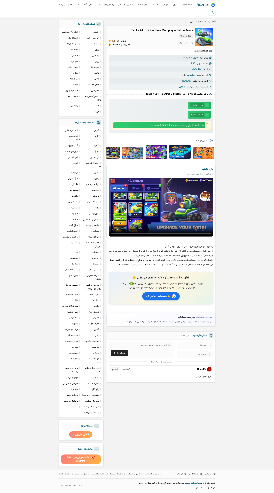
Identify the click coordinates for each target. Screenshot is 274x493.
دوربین (74, 243)
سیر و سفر (94, 270)
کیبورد (74, 324)
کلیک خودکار (93, 324)
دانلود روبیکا (116, 474)
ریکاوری (74, 258)
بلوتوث (95, 190)
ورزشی (96, 112)
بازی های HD (72, 44)
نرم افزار (165, 5)
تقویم (75, 213)
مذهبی (95, 347)
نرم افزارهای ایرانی (106, 5)
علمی (96, 306)
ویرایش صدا (72, 395)
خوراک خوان (93, 237)
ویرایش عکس (92, 401)
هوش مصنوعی (125, 5)
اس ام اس (73, 157)
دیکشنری (94, 252)
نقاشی (96, 377)
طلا (76, 300)
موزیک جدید (81, 474)
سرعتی (74, 61)
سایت (197, 483)
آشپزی (96, 32)
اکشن (192, 22)
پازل (97, 49)
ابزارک (96, 151)
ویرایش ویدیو (71, 401)
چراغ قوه (73, 225)
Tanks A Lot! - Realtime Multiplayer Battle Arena (162, 30)
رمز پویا (95, 258)
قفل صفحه (72, 312)
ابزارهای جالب (71, 151)
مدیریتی (95, 90)
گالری (96, 329)
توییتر (180, 474)
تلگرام (208, 474)
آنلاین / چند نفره (70, 32)
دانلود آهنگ (65, 474)
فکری (75, 73)
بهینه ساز (73, 190)
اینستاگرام (194, 474)
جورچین (95, 55)
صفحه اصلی (186, 5)
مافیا (75, 85)
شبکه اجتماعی (71, 270)
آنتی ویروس (72, 146)
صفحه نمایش (71, 285)
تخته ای (74, 49)
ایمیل (96, 172)
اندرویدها (202, 5)
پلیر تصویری (93, 202)
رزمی (97, 61)
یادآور (75, 407)
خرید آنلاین (72, 231)
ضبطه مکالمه (71, 294)
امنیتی (75, 163)
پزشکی (74, 196)
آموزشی (95, 146)
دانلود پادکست (70, 237)
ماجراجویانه (93, 85)
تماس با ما (75, 5)
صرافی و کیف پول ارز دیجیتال (93, 286)
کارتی (96, 79)
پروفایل (95, 196)
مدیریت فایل (71, 341)
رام (76, 252)
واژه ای (74, 106)
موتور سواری (71, 90)
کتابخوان (73, 318)
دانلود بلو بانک (152, 474)
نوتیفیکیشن (72, 377)
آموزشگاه (88, 5)
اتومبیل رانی (93, 38)
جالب (75, 219)
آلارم (97, 136)
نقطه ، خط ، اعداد (69, 96)
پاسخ (114, 369)
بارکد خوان (73, 178)
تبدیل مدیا (73, 208)
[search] (212, 12)
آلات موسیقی (71, 130)
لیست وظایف (71, 329)
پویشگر (95, 208)
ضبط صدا (94, 294)
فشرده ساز (93, 312)
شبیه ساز (94, 67)
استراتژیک (73, 38)
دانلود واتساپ (99, 474)
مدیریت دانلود (92, 341)
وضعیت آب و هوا (90, 395)
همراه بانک (142, 5)
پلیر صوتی (73, 202)
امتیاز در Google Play (121, 44)
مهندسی (73, 353)
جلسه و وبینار (92, 225)
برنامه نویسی (92, 184)
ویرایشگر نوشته (91, 407)
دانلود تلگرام (133, 474)
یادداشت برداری (91, 413)
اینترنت (74, 172)
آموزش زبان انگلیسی (73, 138)
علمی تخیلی (72, 67)
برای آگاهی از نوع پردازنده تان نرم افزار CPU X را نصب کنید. (177, 125)
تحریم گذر (94, 213)
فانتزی (96, 73)
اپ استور (94, 157)
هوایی (96, 106)
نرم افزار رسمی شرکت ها (72, 370)
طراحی (96, 300)
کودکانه (74, 79)
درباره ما (63, 5)
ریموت (96, 264)
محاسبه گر (73, 335)
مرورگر (75, 347)
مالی (97, 335)
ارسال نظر (120, 353)
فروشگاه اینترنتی (69, 306)
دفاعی (75, 55)
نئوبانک (74, 359)
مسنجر (155, 5)
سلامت (74, 264)
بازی (175, 5)
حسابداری (94, 231)
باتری (96, 178)
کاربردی (95, 318)
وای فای (95, 389)
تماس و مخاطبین (91, 219)
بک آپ (75, 184)
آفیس (96, 130)
